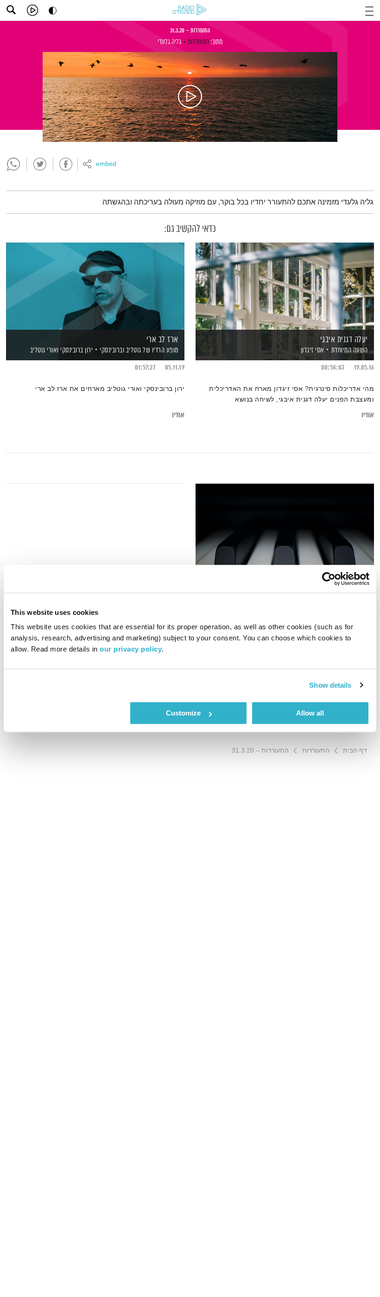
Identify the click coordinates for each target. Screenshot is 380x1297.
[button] (369, 9)
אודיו (367, 415)
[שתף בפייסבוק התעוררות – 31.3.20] (65, 164)
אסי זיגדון (311, 350)
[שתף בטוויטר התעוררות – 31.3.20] (39, 164)
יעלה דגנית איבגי (344, 340)
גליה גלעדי (169, 42)
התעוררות (198, 42)
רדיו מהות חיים (189, 9)
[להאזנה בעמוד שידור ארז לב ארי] (95, 285)
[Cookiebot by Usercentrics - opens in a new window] (328, 579)
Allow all (310, 713)
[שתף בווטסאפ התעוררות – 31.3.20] (13, 164)
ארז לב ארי (162, 340)
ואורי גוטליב (43, 350)
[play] (32, 10)
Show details (330, 685)
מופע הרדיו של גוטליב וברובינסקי (139, 350)
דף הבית (355, 750)
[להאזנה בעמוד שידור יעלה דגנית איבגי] (285, 285)
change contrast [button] (53, 10)
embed (106, 164)
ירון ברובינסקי (76, 350)
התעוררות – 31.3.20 (190, 30)
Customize (183, 713)
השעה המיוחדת (349, 350)
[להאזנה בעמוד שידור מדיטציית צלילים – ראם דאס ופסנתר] (285, 526)
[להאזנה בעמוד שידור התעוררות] (190, 97)
